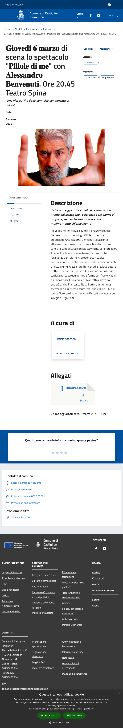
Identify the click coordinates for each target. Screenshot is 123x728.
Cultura (47, 29)
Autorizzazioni (70, 619)
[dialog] (61, 709)
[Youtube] (97, 15)
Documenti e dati (11, 611)
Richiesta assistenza (43, 668)
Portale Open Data (72, 625)
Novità (18, 29)
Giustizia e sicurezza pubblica (73, 585)
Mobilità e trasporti (42, 613)
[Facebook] (89, 15)
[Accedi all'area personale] (109, 4)
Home (7, 29)
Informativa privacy (72, 652)
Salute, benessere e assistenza (72, 611)
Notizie (96, 572)
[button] (61, 722)
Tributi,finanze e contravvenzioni (71, 595)
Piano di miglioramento (74, 674)
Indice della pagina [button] (19, 197)
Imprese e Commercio (43, 592)
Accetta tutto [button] (49, 715)
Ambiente (67, 603)
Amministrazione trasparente (71, 644)
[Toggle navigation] (6, 15)
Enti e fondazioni (11, 590)
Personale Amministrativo (10, 603)
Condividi (88, 49)
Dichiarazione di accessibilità (70, 665)
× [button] (119, 693)
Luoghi (96, 600)
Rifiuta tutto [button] (74, 715)
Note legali (68, 658)
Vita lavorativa (40, 586)
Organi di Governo (12, 572)
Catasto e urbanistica (43, 602)
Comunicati (32, 29)
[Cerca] (116, 15)
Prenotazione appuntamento (40, 644)
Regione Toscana (14, 4)
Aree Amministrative (13, 578)
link (92, 708)
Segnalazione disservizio (39, 654)
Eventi (95, 605)
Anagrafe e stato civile (44, 575)
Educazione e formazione (69, 574)
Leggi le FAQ (38, 662)
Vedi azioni (104, 49)
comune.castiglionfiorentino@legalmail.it (25, 689)
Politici (5, 595)
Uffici (5, 584)
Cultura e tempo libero (44, 581)
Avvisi (95, 584)
